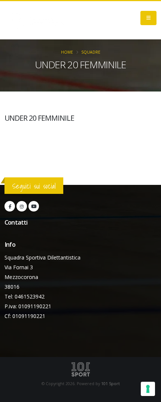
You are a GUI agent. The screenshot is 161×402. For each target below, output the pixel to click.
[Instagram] (21, 206)
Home (67, 52)
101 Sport (110, 383)
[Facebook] (9, 206)
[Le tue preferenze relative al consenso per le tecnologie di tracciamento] (148, 389)
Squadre (90, 52)
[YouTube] (33, 206)
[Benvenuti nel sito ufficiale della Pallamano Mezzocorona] (39, 20)
